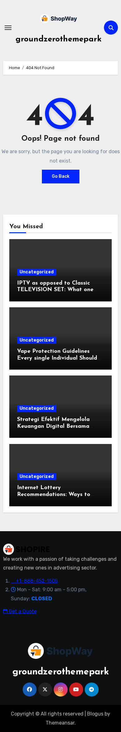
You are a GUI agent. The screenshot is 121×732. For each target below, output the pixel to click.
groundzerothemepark (58, 39)
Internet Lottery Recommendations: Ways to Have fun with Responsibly (53, 494)
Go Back (60, 176)
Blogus (95, 714)
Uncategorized (37, 272)
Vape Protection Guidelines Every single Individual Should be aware (57, 358)
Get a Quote (22, 611)
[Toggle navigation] (8, 27)
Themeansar (60, 723)
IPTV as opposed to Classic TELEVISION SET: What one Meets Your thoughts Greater (56, 290)
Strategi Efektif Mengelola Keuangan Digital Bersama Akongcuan (53, 426)
